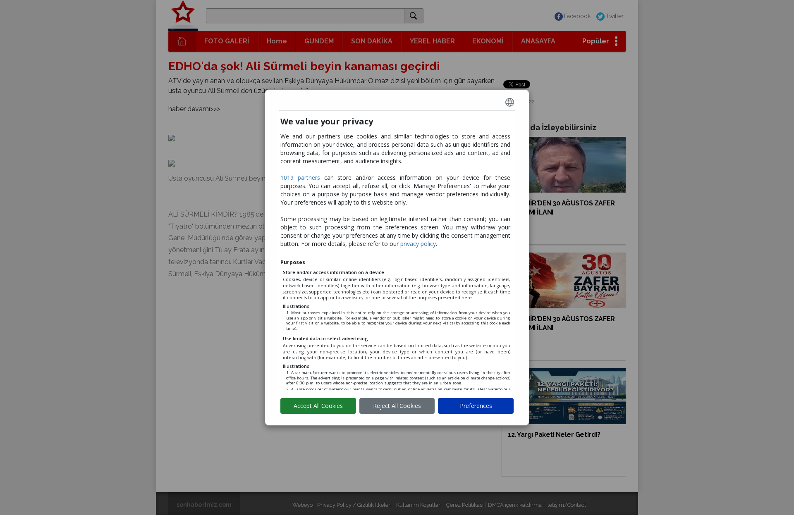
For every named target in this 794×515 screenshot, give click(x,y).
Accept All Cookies (318, 406)
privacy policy (418, 244)
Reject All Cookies (397, 406)
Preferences (476, 406)
